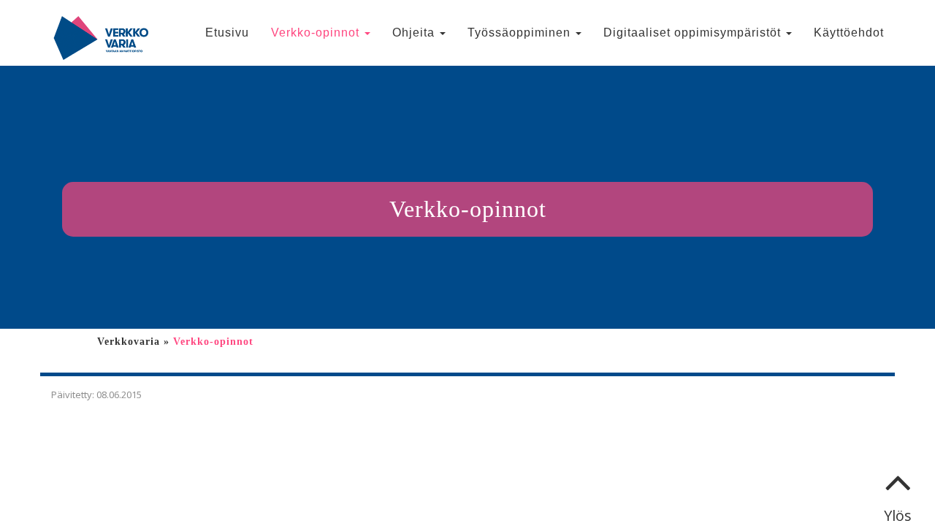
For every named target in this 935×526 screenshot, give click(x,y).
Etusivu (227, 32)
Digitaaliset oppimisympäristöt (694, 32)
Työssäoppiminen (521, 32)
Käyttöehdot (849, 32)
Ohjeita (415, 32)
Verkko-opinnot (317, 32)
